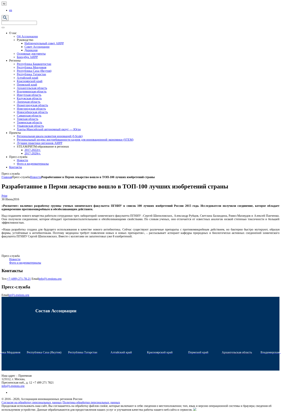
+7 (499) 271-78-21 (19, 278)
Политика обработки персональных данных (91, 402)
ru (4, 3)
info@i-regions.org (50, 278)
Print (4, 195)
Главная (7, 177)
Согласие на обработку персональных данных (32, 402)
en (10, 10)
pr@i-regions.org (19, 295)
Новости (35, 177)
